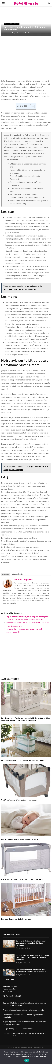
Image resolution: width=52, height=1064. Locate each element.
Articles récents (17, 574)
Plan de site (7, 991)
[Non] (49, 1056)
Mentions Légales (10, 986)
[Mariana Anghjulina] (7, 587)
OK (27, 1060)
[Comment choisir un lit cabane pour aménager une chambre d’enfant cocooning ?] (9, 943)
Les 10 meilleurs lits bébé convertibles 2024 (25, 620)
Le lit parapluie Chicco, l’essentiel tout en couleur (23, 760)
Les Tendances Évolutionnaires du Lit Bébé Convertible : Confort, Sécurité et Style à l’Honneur (25, 719)
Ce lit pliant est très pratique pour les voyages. (20, 547)
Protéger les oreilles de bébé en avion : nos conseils (23, 1010)
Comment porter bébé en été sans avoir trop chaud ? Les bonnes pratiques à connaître (32, 957)
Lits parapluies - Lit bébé (11, 24)
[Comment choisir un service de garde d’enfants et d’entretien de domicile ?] (9, 972)
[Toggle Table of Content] (31, 106)
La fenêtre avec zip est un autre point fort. (19, 538)
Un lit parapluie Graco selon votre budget (19, 800)
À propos (5, 574)
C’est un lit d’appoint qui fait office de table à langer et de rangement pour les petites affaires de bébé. (25, 551)
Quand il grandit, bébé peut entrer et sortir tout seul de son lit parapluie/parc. (26, 542)
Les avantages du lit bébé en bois (16, 919)
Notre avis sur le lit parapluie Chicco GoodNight (22, 879)
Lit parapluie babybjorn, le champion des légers (26, 617)
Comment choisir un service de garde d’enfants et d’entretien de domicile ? (31, 970)
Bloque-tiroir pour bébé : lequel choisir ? (18, 1029)
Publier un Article (9, 989)
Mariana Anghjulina (12, 33)
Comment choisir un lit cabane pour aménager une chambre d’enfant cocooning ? (31, 943)
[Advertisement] (26, 60)
